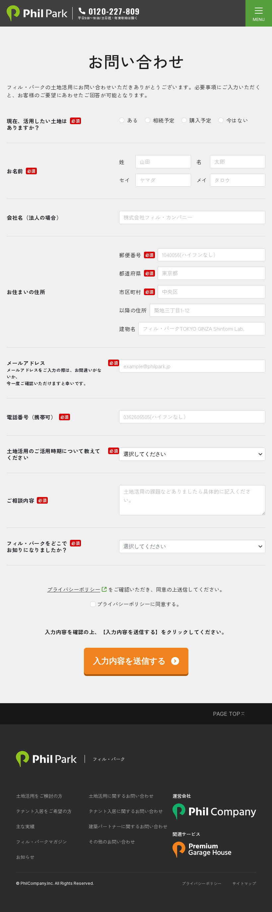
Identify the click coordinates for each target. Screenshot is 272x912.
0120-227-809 (114, 11)
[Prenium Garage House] (201, 855)
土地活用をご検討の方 (39, 795)
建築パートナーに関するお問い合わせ (128, 826)
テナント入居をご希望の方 (44, 811)
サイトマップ (244, 883)
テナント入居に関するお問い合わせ (126, 811)
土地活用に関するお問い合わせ (121, 795)
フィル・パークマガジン (41, 841)
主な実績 (25, 826)
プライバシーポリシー (73, 589)
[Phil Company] (214, 817)
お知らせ (25, 857)
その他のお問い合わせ (112, 841)
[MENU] (258, 13)
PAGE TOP (226, 713)
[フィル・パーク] (46, 759)
